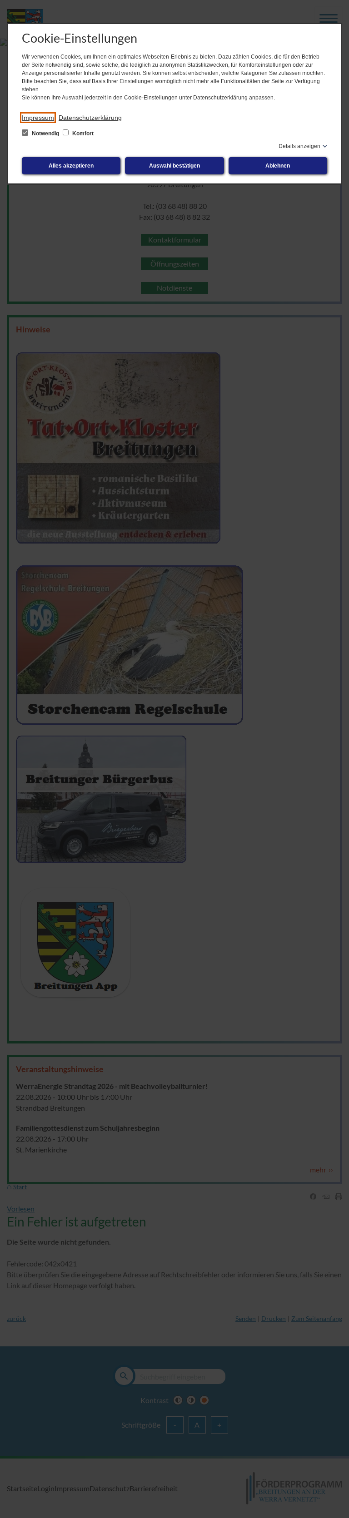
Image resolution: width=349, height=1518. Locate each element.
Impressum (38, 117)
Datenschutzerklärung (90, 117)
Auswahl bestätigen (174, 166)
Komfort (82, 133)
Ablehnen (277, 166)
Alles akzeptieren (71, 166)
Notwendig (45, 133)
